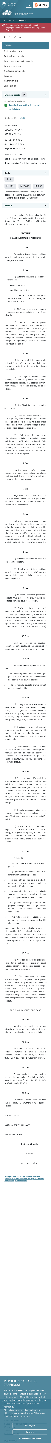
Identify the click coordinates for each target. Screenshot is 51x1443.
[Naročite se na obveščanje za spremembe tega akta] (4, 37)
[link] (9, 20)
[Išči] (29, 5)
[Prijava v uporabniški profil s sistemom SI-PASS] (41, 5)
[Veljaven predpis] (5, 105)
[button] (25, 94)
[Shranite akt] (9, 37)
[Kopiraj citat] (24, 94)
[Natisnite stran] (19, 37)
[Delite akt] (14, 37)
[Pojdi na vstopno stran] (9, 6)
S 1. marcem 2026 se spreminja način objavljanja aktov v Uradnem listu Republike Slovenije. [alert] (25, 27)
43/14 (22, 118)
